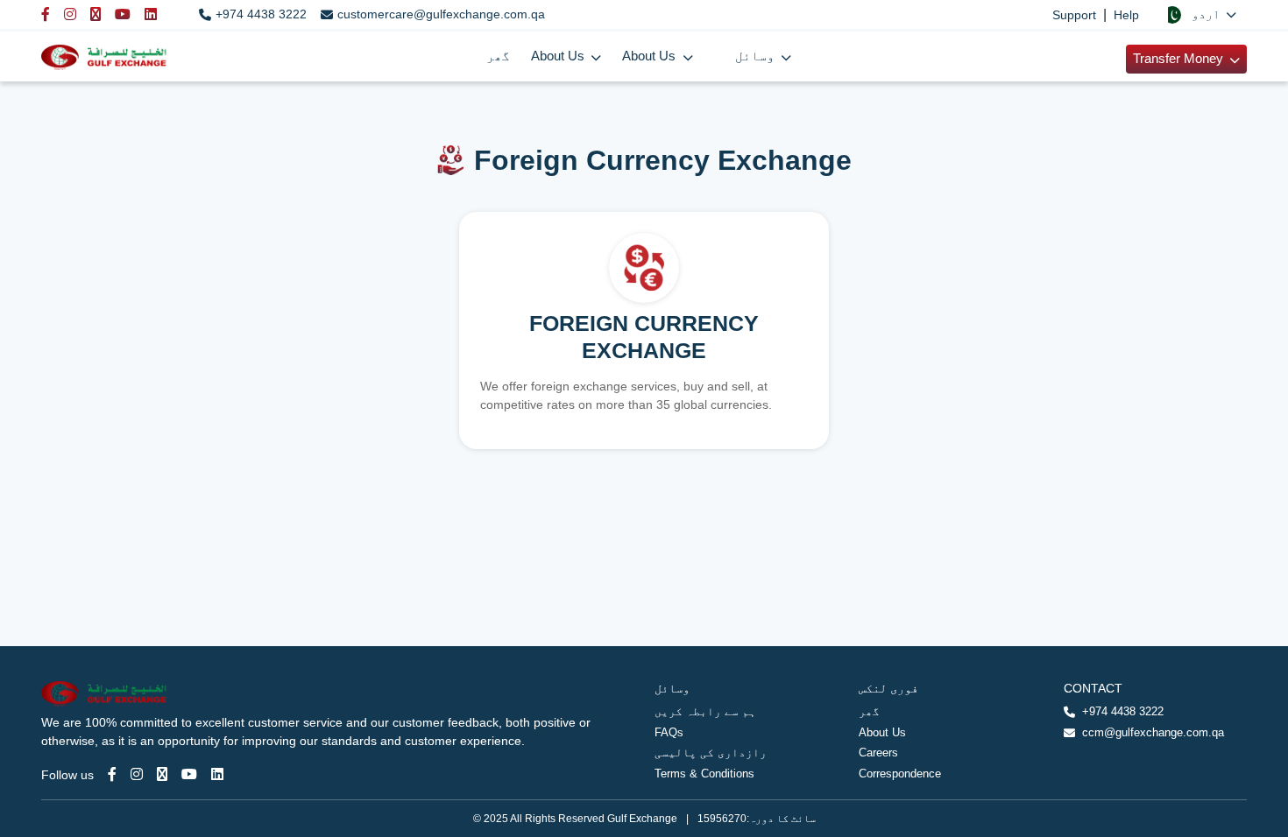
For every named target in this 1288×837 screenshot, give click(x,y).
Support (1074, 15)
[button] (1200, 14)
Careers (878, 752)
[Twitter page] (162, 774)
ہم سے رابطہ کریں (705, 711)
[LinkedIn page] (217, 774)
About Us (882, 732)
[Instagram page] (137, 774)
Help (1126, 15)
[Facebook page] (112, 774)
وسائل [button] (756, 56)
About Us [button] (559, 56)
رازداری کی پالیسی (711, 752)
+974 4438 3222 (261, 14)
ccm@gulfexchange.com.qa (1153, 732)
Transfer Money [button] (1180, 59)
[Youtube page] (189, 774)
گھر (498, 56)
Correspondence (900, 773)
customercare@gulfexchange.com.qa (441, 14)
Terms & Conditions (704, 773)
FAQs (669, 732)
